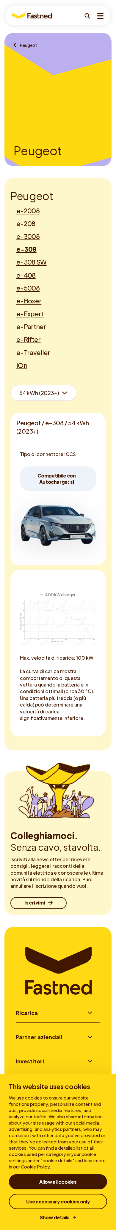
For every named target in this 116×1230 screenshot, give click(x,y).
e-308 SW (31, 262)
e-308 (26, 249)
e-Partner (31, 326)
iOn (21, 365)
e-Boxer (28, 301)
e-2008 (28, 210)
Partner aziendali (39, 1037)
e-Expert (30, 313)
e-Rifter (28, 339)
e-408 (26, 275)
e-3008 (28, 236)
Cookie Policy (35, 1166)
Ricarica (27, 1012)
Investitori (30, 1061)
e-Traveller (33, 352)
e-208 (25, 223)
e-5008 (28, 288)
